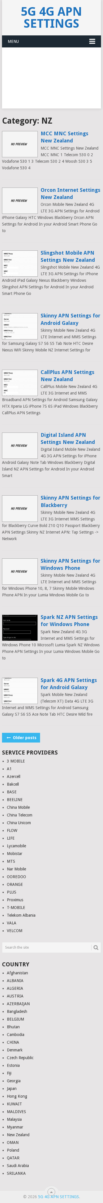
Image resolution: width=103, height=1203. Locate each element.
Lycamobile (16, 846)
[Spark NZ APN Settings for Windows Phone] (19, 628)
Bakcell (13, 784)
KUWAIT (14, 1104)
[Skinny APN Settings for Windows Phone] (19, 571)
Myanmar (15, 1127)
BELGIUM (15, 1019)
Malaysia (14, 1119)
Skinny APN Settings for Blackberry (70, 501)
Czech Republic (20, 1057)
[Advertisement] (51, 81)
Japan (12, 1088)
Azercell (13, 776)
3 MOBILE (16, 761)
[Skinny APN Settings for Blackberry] (19, 508)
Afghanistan (17, 973)
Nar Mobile (16, 869)
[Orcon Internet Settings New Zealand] (19, 201)
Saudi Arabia (18, 1165)
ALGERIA (15, 988)
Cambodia (15, 1034)
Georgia (14, 1081)
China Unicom (19, 822)
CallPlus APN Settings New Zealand (67, 375)
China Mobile (18, 807)
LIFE (11, 838)
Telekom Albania (21, 915)
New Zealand (18, 1134)
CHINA (13, 1042)
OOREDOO (16, 876)
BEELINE (15, 799)
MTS (11, 861)
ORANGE (15, 884)
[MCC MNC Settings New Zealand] (19, 144)
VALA (11, 923)
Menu (13, 41)
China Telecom (19, 815)
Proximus (15, 900)
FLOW (12, 830)
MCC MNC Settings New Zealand (64, 137)
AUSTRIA (15, 996)
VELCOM (14, 930)
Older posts (24, 737)
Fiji (9, 1073)
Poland (13, 1150)
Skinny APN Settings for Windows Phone (70, 564)
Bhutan (13, 1027)
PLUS (11, 892)
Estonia (13, 1065)
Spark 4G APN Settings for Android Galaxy (69, 683)
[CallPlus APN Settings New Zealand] (19, 383)
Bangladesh (17, 1011)
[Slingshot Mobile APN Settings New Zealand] (19, 263)
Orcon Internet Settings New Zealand (70, 193)
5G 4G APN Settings (51, 18)
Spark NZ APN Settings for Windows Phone (69, 620)
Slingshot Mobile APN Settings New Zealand (68, 256)
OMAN (13, 1142)
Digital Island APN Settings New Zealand (68, 438)
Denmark (15, 1050)
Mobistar (14, 853)
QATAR (13, 1158)
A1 (9, 769)
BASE (12, 792)
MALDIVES (16, 1111)
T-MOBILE (16, 907)
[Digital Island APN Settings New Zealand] (19, 445)
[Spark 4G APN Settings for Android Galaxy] (19, 691)
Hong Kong (17, 1096)
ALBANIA (15, 980)
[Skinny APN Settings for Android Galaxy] (19, 326)
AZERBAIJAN (18, 1003)
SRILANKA (16, 1173)
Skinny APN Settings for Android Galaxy (70, 319)
